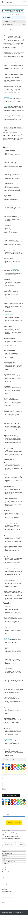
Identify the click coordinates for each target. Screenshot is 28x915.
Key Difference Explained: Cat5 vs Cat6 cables (12, 842)
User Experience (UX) (12, 34)
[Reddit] (15, 765)
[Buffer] (9, 768)
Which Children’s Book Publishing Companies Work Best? (13, 833)
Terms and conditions (7, 891)
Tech (3, 878)
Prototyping (6, 106)
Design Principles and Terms (8, 861)
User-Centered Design (8, 314)
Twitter (8, 897)
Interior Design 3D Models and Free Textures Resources (12, 839)
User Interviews (7, 606)
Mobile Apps (5, 869)
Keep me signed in (7, 786)
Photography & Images (7, 871)
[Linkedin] (9, 765)
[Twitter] (6, 765)
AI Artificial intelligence (7, 853)
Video (3, 882)
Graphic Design (5, 865)
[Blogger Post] (3, 768)
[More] (24, 768)
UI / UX (9, 14)
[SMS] (21, 768)
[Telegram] (18, 768)
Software (4, 876)
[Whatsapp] (18, 765)
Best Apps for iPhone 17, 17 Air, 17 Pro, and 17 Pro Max (13, 844)
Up (4, 35)
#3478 (24, 24)
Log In (4, 788)
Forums (6, 14)
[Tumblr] (24, 765)
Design (3, 859)
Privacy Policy (5, 889)
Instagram (4, 897)
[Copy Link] (6, 768)
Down (4, 39)
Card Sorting (6, 97)
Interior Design (5, 867)
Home (3, 14)
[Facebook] (3, 765)
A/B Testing (6, 125)
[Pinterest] (12, 765)
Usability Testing (7, 62)
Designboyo (9, 3)
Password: (4, 781)
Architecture (5, 855)
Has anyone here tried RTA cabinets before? (12, 836)
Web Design (4, 884)
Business (4, 857)
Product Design (5, 874)
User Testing (9, 728)
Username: (4, 776)
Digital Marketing (6, 863)
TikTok (11, 897)
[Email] (21, 765)
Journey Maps (15, 269)
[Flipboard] (12, 768)
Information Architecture (16, 238)
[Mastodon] (15, 768)
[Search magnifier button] (24, 815)
